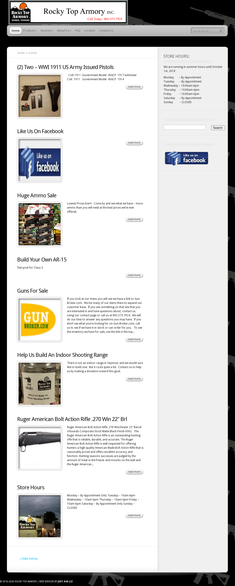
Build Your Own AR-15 (41, 259)
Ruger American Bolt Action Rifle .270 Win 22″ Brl (72, 419)
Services (47, 30)
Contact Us (106, 30)
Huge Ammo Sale (36, 195)
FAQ (78, 30)
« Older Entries (29, 558)
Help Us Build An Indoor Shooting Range (62, 355)
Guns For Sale (32, 291)
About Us (64, 30)
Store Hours (30, 487)
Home (16, 30)
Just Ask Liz (65, 581)
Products (30, 30)
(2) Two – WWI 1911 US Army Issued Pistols (65, 67)
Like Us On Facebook (40, 131)
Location (89, 30)
